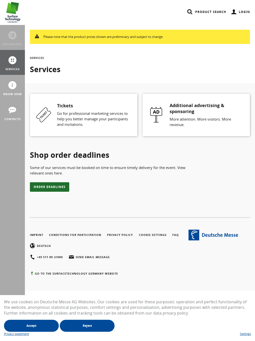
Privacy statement (16, 334)
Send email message (93, 257)
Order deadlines (49, 187)
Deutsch (44, 246)
